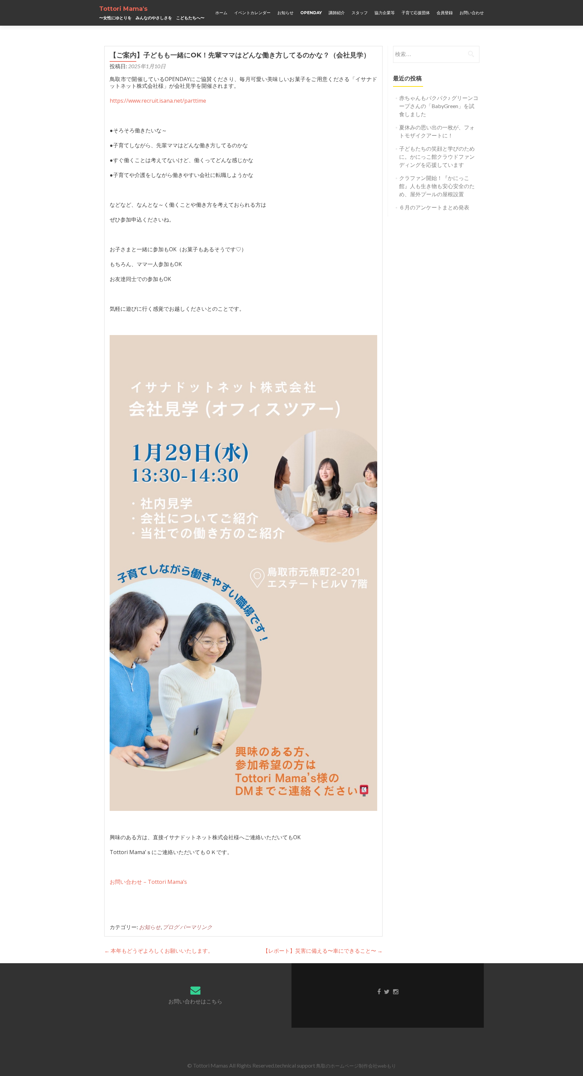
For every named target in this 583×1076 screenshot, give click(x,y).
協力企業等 (384, 12)
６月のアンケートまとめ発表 (434, 207)
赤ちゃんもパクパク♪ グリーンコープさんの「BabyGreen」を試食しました (438, 106)
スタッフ (360, 12)
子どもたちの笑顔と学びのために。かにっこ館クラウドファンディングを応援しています (437, 156)
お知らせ (285, 12)
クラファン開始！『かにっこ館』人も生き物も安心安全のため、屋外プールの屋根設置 (437, 186)
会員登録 (445, 12)
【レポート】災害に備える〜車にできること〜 (323, 950)
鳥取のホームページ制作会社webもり (356, 1066)
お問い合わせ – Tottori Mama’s (148, 882)
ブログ (171, 927)
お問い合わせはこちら (195, 1001)
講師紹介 (337, 12)
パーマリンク (196, 927)
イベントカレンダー (252, 12)
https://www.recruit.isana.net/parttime (158, 100)
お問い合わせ (472, 12)
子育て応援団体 (415, 12)
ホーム (221, 12)
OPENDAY (311, 12)
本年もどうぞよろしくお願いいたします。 (158, 950)
